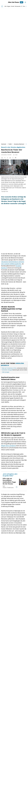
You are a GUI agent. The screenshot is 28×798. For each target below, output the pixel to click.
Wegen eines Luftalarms (8, 446)
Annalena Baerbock (19, 144)
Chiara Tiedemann (8, 487)
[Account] (25, 2)
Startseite (3, 144)
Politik (10, 144)
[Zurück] (2, 6)
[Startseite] (13, 2)
